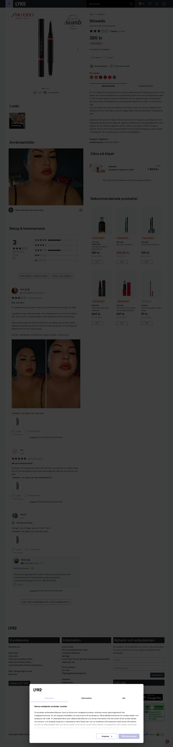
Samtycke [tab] (49, 698)
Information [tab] (86, 698)
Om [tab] (123, 698)
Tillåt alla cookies (129, 736)
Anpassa (105, 736)
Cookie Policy (125, 728)
